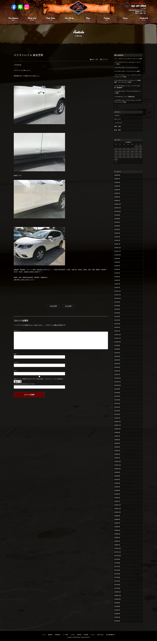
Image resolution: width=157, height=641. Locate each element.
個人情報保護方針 (110, 634)
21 (132, 154)
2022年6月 (117, 356)
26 (124, 157)
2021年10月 (117, 385)
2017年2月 (117, 584)
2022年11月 (117, 338)
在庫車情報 (57, 634)
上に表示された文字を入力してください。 (25, 384)
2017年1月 (117, 588)
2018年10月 (117, 512)
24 (116, 157)
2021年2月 (117, 414)
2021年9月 (117, 389)
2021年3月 (117, 411)
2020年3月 (117, 450)
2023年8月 (117, 305)
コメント (17, 330)
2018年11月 (117, 508)
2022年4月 (117, 363)
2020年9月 (117, 432)
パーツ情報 (65, 634)
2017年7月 (117, 566)
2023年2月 (117, 327)
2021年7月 (117, 396)
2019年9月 (117, 472)
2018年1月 (117, 545)
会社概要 (86, 634)
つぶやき (72, 634)
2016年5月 (117, 617)
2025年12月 (117, 204)
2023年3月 (117, 324)
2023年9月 (117, 302)
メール (16, 362)
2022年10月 (117, 342)
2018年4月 (117, 534)
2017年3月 (117, 581)
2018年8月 (117, 519)
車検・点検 (117, 126)
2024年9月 (117, 258)
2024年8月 (117, 262)
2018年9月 (117, 516)
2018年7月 (117, 523)
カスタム (116, 115)
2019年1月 (117, 501)
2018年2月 (117, 541)
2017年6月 (117, 570)
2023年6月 (117, 313)
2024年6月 (117, 269)
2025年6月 (117, 226)
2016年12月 (117, 592)
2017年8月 (117, 563)
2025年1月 (117, 244)
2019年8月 (117, 476)
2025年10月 (117, 211)
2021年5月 (117, 403)
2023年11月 (117, 295)
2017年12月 (117, 548)
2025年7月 (117, 222)
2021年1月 (117, 418)
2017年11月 (117, 552)
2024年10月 (117, 255)
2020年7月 (117, 436)
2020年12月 (117, 421)
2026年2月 (117, 197)
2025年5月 (117, 229)
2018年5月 (117, 530)
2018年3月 (117, 537)
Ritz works (78, 8)
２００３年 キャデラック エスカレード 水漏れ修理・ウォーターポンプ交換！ (127, 81)
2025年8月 (117, 218)
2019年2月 (117, 497)
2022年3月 (117, 367)
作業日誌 (79, 634)
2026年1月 (117, 200)
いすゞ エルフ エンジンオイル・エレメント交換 (128, 58)
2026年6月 (117, 182)
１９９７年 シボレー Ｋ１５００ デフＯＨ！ (127, 67)
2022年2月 (117, 371)
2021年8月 (117, 392)
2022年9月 (117, 345)
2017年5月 (117, 574)
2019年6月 (117, 483)
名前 (16, 354)
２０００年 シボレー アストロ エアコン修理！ (127, 71)
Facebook (14, 7)
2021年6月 (117, 400)
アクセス (92, 634)
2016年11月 (117, 595)
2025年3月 (117, 237)
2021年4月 (117, 407)
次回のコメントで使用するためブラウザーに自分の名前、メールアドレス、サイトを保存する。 (39, 379)
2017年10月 (117, 555)
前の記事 (53, 306)
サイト (15, 370)
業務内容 (50, 634)
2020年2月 (117, 454)
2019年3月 (117, 494)
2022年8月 (117, 349)
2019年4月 (117, 490)
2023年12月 (117, 291)
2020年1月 (117, 458)
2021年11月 (117, 382)
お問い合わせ (100, 634)
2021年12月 (117, 378)
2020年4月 (117, 447)
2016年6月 (117, 613)
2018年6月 (117, 526)
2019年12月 (117, 461)
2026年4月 (117, 189)
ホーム (44, 634)
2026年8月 (117, 175)
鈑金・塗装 (95, 59)
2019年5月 (117, 487)
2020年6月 (117, 440)
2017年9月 (117, 559)
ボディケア (117, 119)
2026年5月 (117, 186)
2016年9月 (117, 603)
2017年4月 (117, 577)
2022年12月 (117, 334)
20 (128, 154)
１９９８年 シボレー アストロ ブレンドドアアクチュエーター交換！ (127, 101)
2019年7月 (117, 479)
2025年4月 (117, 233)
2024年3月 (117, 280)
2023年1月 (117, 331)
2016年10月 (117, 599)
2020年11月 (117, 425)
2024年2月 (117, 284)
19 (124, 154)
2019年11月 (117, 465)
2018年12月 (117, 505)
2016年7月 (117, 610)
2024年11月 (117, 251)
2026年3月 (117, 193)
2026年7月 (117, 179)
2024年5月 (117, 273)
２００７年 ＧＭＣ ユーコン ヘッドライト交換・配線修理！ (127, 86)
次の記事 (68, 306)
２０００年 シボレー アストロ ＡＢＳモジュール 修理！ (127, 92)
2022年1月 (117, 374)
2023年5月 (117, 316)
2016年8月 (117, 606)
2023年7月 (117, 309)
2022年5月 (117, 360)
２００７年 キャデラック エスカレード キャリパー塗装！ (127, 63)
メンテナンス (118, 123)
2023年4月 (117, 320)
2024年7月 (117, 266)
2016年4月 (117, 621)
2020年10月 (117, 429)
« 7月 (115, 162)
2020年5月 (117, 443)
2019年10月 (117, 469)
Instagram (26, 7)
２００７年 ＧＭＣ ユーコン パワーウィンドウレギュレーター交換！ (127, 75)
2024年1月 (117, 287)
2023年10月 (117, 298)
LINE (20, 7)
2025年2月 (117, 240)
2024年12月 (117, 247)
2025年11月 (117, 208)
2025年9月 (117, 215)
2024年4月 (117, 276)
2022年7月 (117, 353)
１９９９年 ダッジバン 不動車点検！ (124, 96)
